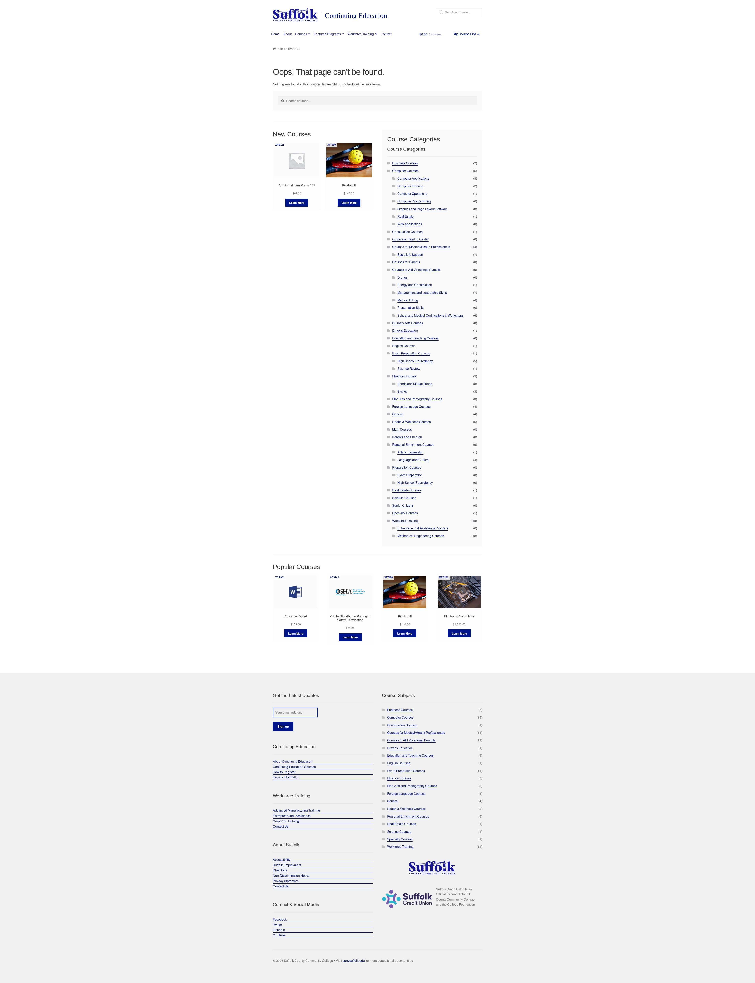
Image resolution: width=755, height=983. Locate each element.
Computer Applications (413, 178)
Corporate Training (286, 821)
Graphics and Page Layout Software (422, 209)
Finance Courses (404, 376)
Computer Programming (414, 201)
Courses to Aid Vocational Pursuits (416, 269)
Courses (301, 34)
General (397, 414)
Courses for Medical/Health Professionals (421, 247)
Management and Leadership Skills (422, 292)
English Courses (403, 345)
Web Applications (409, 224)
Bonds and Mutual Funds (414, 383)
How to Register (284, 772)
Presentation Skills (410, 307)
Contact (386, 34)
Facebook (280, 919)
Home (275, 34)
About (287, 34)
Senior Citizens (403, 505)
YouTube (279, 935)
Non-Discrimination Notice (291, 875)
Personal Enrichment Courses (413, 444)
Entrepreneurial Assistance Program (422, 528)
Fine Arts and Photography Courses (417, 399)
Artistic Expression (410, 452)
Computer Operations (412, 193)
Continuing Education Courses (294, 766)
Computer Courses (405, 170)
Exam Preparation (410, 475)
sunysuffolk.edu (354, 960)
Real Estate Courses (406, 490)
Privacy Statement (285, 881)
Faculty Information (286, 777)
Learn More (296, 203)
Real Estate (405, 216)
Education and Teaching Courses (415, 338)
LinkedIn (279, 930)
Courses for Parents (406, 262)
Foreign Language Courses (411, 406)
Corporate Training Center (410, 239)
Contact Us (280, 826)
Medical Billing (407, 300)
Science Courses (404, 498)
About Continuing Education (292, 761)
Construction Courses (407, 231)
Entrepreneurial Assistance (292, 815)
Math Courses (402, 429)
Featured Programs (327, 34)
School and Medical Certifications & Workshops (430, 315)
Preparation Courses (406, 467)
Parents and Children (407, 437)
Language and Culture (413, 459)
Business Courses (405, 163)
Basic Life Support (410, 254)
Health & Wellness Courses (411, 421)
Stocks (402, 391)
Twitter (277, 924)
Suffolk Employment (287, 865)
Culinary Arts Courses (407, 323)
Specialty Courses (405, 513)
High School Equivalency (415, 361)
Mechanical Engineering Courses (420, 535)
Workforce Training (360, 34)
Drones (402, 277)
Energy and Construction (414, 284)
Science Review (408, 368)
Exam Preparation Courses (411, 353)
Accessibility (281, 859)
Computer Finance (410, 186)
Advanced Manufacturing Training (296, 810)
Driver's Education (405, 330)
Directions (280, 870)
